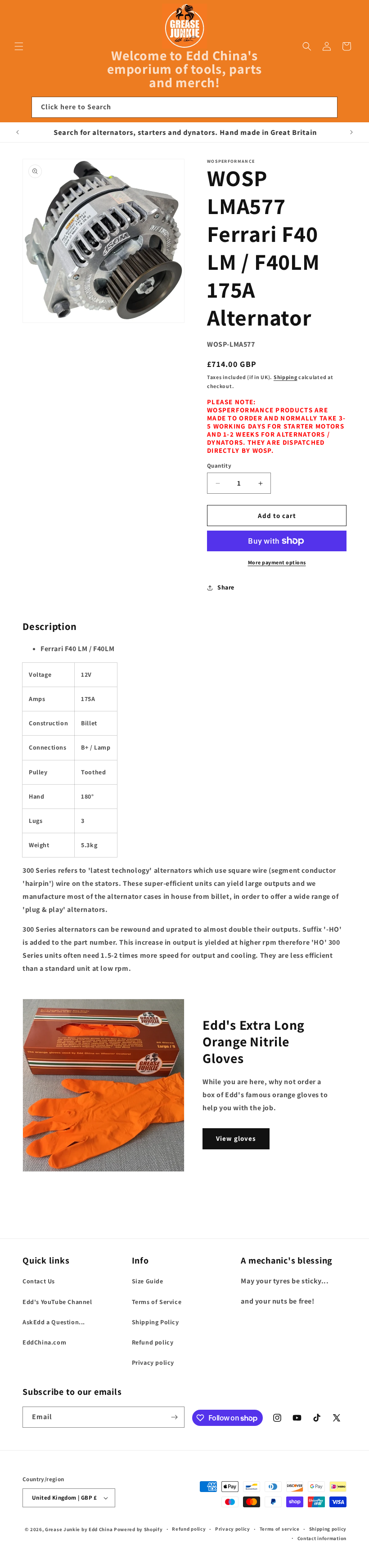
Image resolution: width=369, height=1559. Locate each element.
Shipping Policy (155, 1322)
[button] (19, 46)
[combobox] (184, 107)
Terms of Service (157, 1302)
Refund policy (153, 1342)
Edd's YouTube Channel (57, 1302)
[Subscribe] (174, 1417)
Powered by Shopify (138, 1529)
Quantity (219, 465)
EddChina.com (44, 1342)
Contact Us (38, 1281)
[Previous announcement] (17, 132)
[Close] (350, 107)
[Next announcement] (351, 132)
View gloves (236, 1138)
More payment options (277, 562)
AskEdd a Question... (53, 1322)
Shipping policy (328, 1529)
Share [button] (225, 587)
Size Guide (147, 1281)
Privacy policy (153, 1362)
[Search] (327, 107)
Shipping (285, 377)
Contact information (321, 1538)
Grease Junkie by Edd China (78, 1529)
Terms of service (280, 1529)
